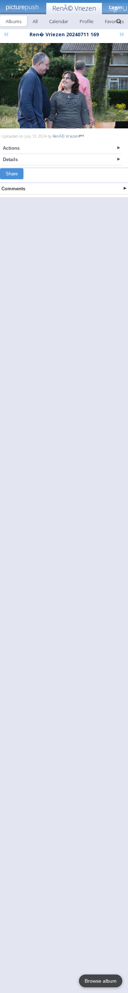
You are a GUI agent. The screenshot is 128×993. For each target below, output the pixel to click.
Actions (11, 148)
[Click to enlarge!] (64, 85)
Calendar (58, 21)
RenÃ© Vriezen (74, 8)
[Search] (118, 21)
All (35, 21)
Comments (13, 188)
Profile (87, 21)
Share (12, 173)
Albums (13, 21)
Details (10, 159)
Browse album (101, 981)
